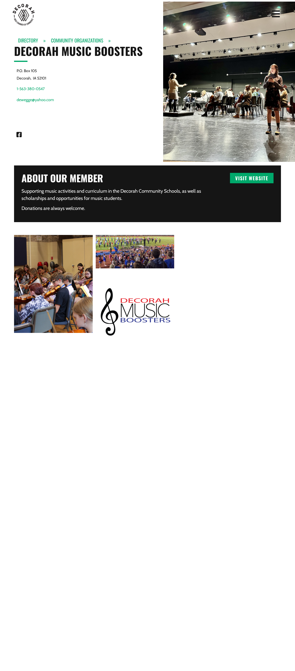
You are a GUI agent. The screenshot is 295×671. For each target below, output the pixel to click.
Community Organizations (77, 40)
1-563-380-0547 (31, 88)
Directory (28, 40)
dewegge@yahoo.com (35, 99)
